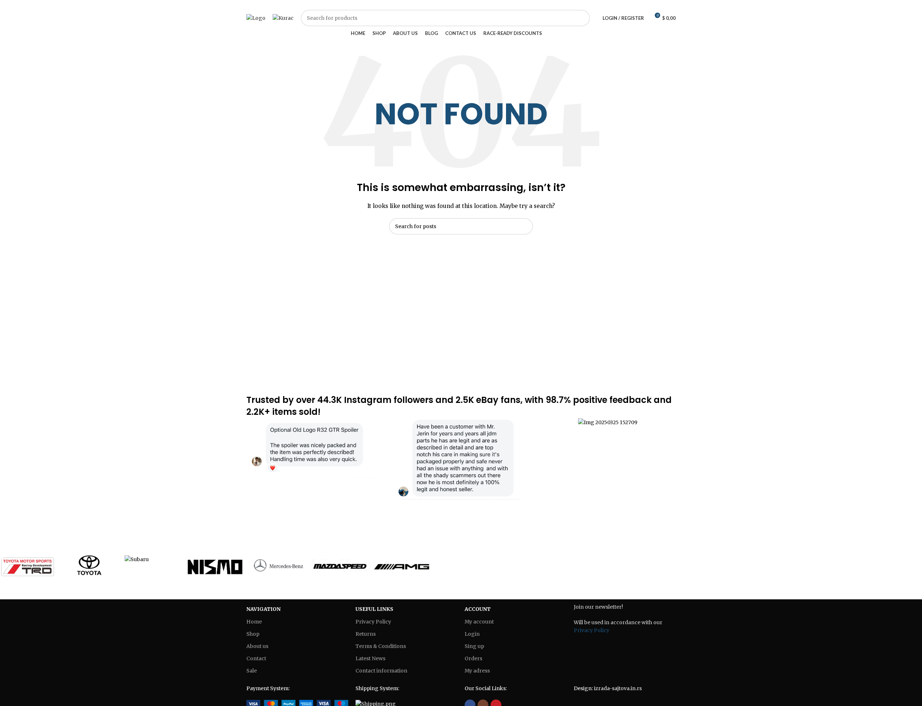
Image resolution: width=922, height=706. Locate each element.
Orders (473, 658)
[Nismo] (214, 566)
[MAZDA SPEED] (339, 566)
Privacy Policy (373, 621)
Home (254, 621)
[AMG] (402, 566)
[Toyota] (90, 566)
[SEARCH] (524, 226)
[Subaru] (152, 559)
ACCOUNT (478, 609)
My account (479, 621)
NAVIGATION (263, 609)
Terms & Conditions (380, 646)
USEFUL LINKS (374, 609)
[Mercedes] (277, 566)
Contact (256, 658)
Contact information (381, 670)
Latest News (370, 658)
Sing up (474, 646)
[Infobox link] (314, 448)
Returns (365, 634)
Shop (252, 634)
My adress (477, 670)
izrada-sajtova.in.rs (618, 688)
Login (472, 634)
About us (257, 646)
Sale (251, 670)
